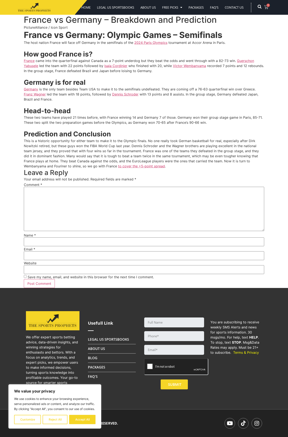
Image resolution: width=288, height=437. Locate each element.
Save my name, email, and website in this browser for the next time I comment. (91, 277)
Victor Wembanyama (189, 66)
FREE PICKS (170, 7)
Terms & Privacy (246, 352)
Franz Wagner (35, 94)
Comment (33, 184)
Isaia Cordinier (115, 66)
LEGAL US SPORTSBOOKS (115, 7)
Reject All (55, 419)
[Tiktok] (243, 423)
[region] (54, 406)
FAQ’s (214, 7)
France (29, 61)
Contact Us (234, 7)
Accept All (82, 419)
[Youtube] (230, 423)
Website (30, 263)
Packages (196, 7)
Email (29, 249)
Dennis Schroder (125, 94)
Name (30, 235)
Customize (27, 419)
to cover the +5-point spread (141, 166)
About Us (148, 7)
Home (86, 7)
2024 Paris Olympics (150, 42)
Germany (31, 89)
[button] (261, 7)
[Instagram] (257, 423)
